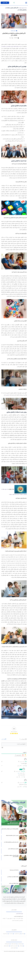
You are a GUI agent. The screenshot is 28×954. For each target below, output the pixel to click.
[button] (26, 3)
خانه (26, 8)
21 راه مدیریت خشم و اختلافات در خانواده (11, 822)
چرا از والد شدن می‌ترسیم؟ (14, 870)
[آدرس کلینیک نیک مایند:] (24, 916)
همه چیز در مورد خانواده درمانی (13, 848)
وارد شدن (3, 739)
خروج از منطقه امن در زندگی (13, 883)
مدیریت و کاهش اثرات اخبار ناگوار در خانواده (11, 815)
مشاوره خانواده (21, 8)
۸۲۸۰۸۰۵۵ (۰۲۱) (19, 913)
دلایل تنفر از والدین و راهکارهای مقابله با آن (11, 842)
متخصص (7, 395)
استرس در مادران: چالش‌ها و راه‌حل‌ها (12, 835)
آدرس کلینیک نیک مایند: (18, 916)
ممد (18, 773)
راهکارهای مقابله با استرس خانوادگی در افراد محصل (10, 829)
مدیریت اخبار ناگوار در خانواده (14, 494)
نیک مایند (23, 771)
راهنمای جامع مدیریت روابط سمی (12, 876)
